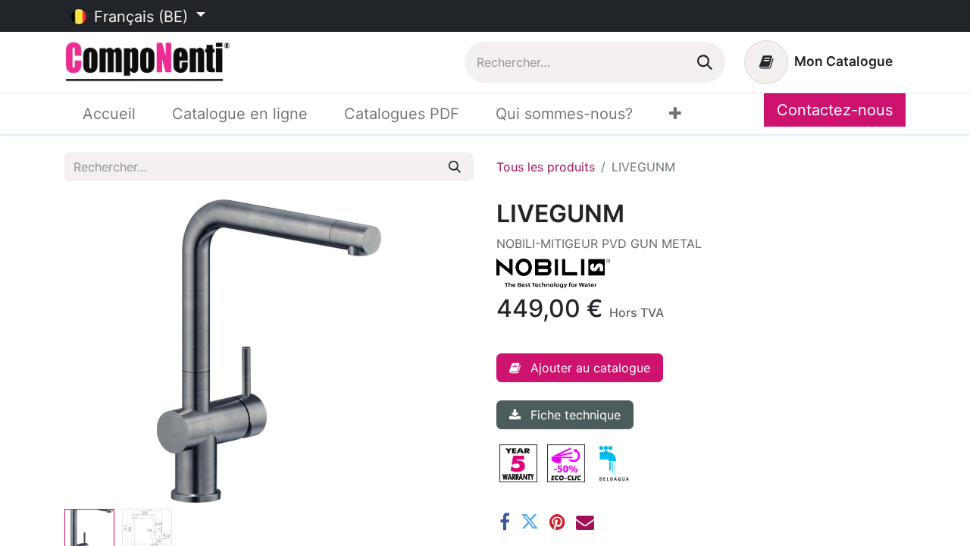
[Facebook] (504, 522)
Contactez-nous (835, 110)
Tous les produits (545, 166)
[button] (95, 351)
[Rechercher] (704, 62)
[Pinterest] (557, 522)
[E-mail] (585, 522)
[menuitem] (109, 113)
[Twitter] (530, 522)
